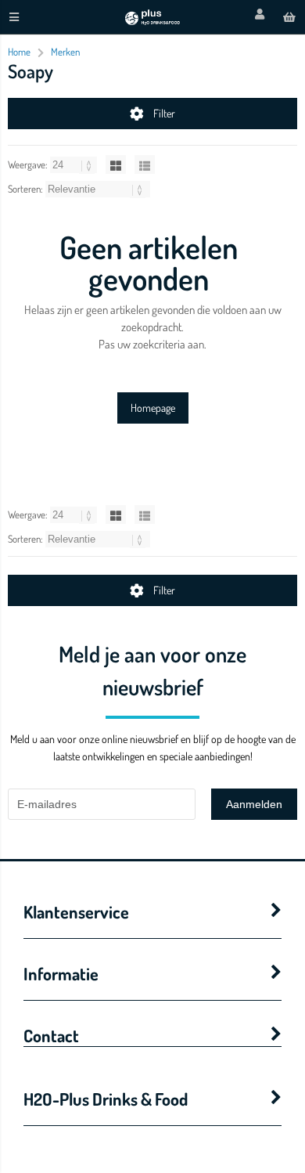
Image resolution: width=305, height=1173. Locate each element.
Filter (164, 113)
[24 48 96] (74, 164)
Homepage (153, 407)
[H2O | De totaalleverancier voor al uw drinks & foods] (152, 20)
